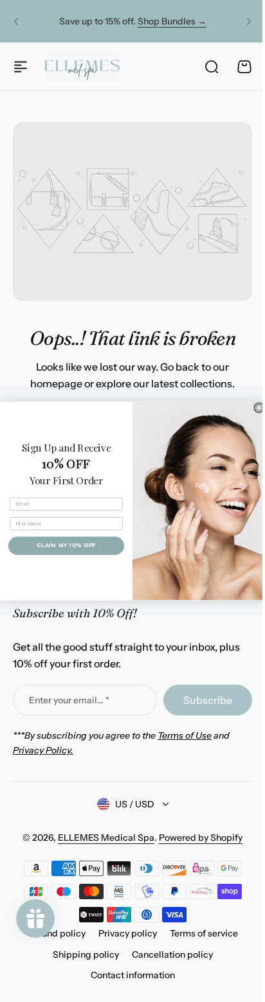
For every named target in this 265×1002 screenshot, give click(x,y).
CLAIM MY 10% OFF (61, 545)
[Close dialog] (254, 408)
